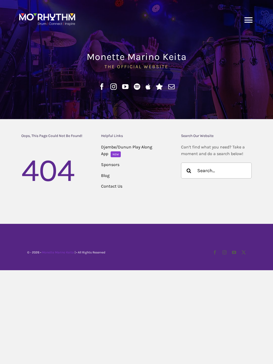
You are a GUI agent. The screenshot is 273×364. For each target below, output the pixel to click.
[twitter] (244, 252)
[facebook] (102, 86)
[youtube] (125, 86)
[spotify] (137, 86)
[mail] (171, 86)
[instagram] (113, 86)
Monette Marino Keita (58, 252)
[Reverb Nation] (159, 86)
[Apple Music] (148, 86)
